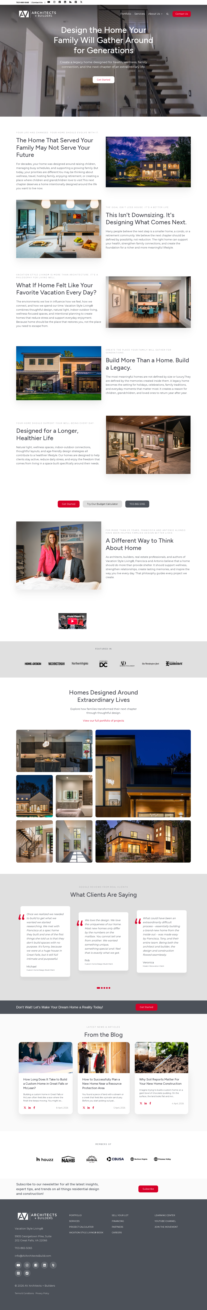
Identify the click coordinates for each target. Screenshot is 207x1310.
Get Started (103, 79)
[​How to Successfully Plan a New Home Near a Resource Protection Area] (104, 1057)
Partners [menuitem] (117, 1227)
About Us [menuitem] (154, 13)
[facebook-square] (35, 1265)
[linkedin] (44, 1265)
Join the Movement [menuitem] (166, 1227)
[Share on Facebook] (34, 1107)
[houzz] (53, 1265)
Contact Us (37, 2)
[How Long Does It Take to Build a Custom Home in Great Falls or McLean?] (46, 1057)
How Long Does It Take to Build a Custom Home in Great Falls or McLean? (45, 1083)
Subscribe (148, 1189)
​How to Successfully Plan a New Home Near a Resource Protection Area (102, 1083)
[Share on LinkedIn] (29, 1107)
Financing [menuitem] (118, 1221)
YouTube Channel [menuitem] (165, 1221)
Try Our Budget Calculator (102, 504)
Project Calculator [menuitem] (81, 1227)
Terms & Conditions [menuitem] (24, 1293)
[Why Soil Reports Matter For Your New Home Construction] (161, 1057)
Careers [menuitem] (117, 1232)
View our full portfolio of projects (103, 720)
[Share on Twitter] (25, 1107)
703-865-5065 (137, 504)
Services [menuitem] (139, 13)
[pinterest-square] (18, 1273)
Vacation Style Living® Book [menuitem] (86, 1232)
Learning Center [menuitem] (165, 1215)
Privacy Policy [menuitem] (42, 1293)
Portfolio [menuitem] (125, 13)
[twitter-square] (27, 1273)
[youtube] (18, 1265)
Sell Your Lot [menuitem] (120, 1215)
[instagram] (27, 1265)
